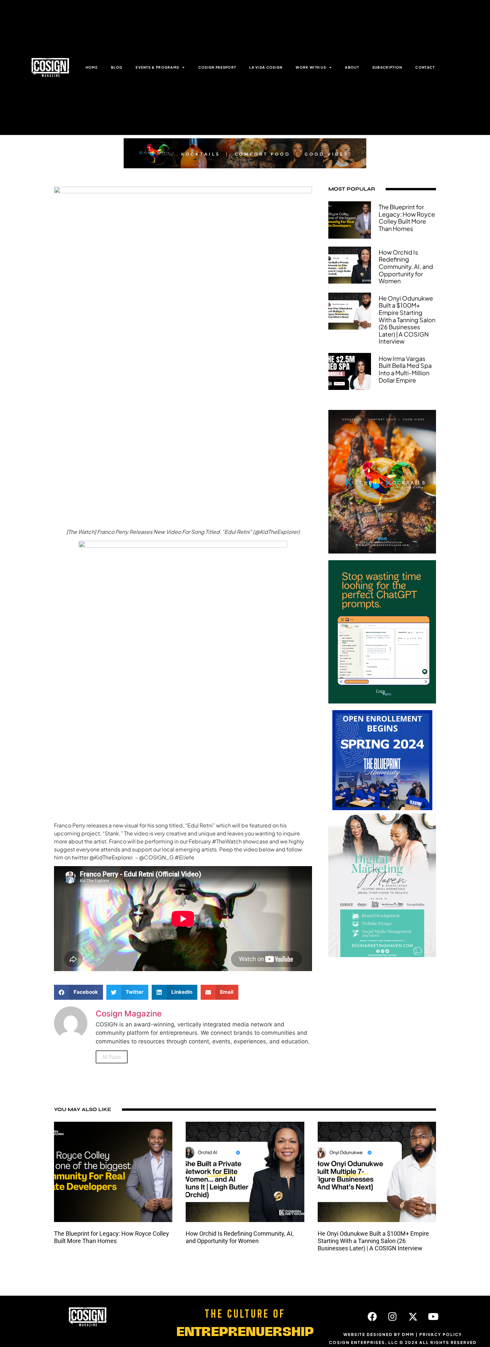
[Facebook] (372, 1316)
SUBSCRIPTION (387, 67)
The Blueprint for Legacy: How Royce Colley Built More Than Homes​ (407, 217)
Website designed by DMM (378, 1334)
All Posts (111, 1057)
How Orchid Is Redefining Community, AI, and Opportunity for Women (406, 266)
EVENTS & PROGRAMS (157, 67)
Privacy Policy (440, 1334)
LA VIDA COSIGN (265, 67)
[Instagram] (392, 1316)
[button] (78, 992)
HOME (92, 67)
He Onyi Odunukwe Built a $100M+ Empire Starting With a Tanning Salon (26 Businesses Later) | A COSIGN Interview (407, 319)
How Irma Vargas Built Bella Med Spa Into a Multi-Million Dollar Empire (405, 369)
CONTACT (425, 67)
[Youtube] (433, 1316)
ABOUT (352, 67)
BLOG (116, 67)
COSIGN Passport (217, 67)
